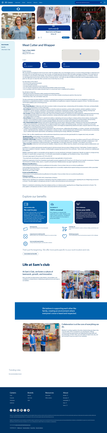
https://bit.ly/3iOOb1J (82, 154)
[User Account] (105, 2)
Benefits (3, 47)
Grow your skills (83, 210)
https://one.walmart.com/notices (83, 142)
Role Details (5, 44)
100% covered (56, 210)
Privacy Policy (32, 427)
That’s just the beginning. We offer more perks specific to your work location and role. (56, 250)
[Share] (38, 37)
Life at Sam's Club (5, 49)
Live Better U (54, 207)
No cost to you (30, 210)
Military (40, 2)
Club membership (29, 207)
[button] (41, 37)
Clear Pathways (80, 207)
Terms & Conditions (26, 427)
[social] (11, 410)
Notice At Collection (39, 427)
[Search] (101, 2)
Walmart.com (19, 427)
